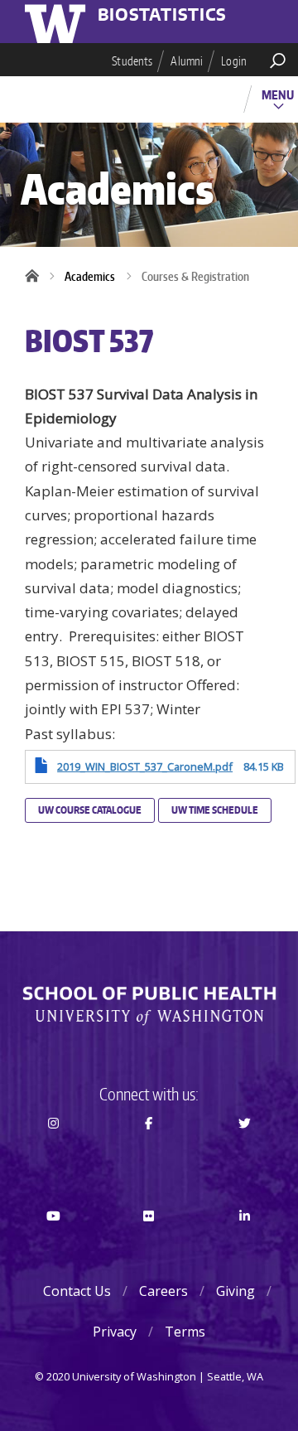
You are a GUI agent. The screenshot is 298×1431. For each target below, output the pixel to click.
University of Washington (58, 21)
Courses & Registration (195, 276)
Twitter (244, 1152)
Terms (185, 1331)
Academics (90, 276)
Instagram (53, 1152)
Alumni (187, 61)
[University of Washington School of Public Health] (149, 1006)
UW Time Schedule (214, 810)
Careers (163, 1291)
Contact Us (77, 1291)
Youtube (53, 1246)
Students (132, 61)
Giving (235, 1291)
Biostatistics (162, 15)
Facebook (149, 1152)
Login (234, 61)
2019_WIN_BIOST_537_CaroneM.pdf (145, 766)
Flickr (149, 1246)
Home (37, 276)
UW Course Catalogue (90, 810)
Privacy (115, 1331)
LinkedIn (244, 1246)
